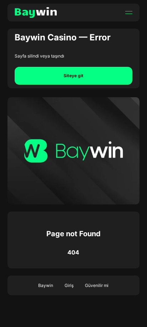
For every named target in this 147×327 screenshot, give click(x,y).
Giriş (69, 285)
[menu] (128, 12)
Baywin (45, 285)
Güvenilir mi (96, 285)
